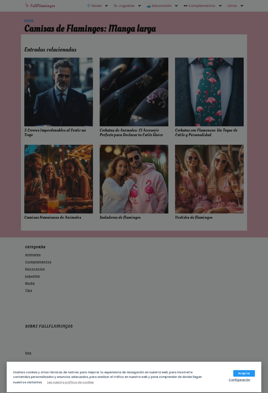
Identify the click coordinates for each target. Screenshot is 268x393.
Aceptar (244, 373)
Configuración (239, 380)
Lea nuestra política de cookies (70, 382)
